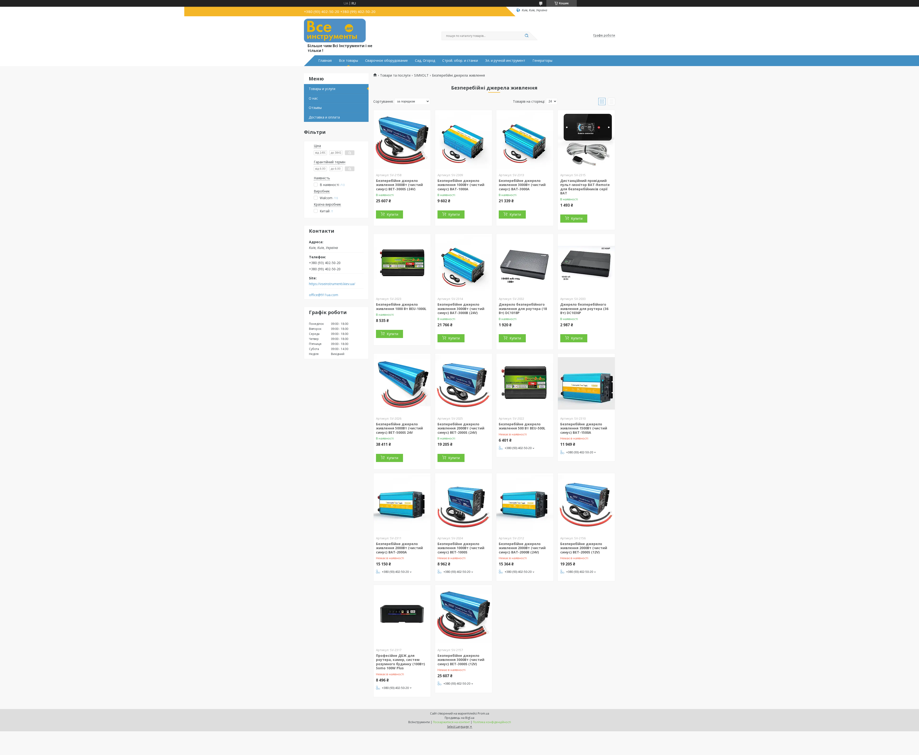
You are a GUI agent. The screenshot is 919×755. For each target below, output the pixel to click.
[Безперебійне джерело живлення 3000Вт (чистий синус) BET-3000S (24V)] (402, 140)
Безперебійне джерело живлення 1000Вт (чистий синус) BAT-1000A (460, 184)
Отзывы (315, 107)
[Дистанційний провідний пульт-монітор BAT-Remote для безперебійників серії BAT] (586, 140)
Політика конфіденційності (492, 722)
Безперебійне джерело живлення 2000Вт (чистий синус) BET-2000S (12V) (583, 547)
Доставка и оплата (324, 117)
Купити (392, 214)
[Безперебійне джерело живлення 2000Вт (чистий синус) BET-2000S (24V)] (463, 383)
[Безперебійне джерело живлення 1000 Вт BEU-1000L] (402, 264)
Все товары (348, 60)
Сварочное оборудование (386, 60)
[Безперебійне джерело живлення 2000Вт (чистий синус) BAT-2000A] (402, 503)
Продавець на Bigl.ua (459, 718)
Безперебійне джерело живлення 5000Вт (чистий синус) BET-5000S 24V (399, 428)
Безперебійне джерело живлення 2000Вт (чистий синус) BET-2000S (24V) (460, 428)
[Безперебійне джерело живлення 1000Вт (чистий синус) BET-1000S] (463, 503)
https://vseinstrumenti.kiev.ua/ (332, 284)
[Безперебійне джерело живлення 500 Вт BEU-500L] (524, 383)
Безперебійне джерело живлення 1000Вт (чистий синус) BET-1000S (460, 547)
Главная (325, 60)
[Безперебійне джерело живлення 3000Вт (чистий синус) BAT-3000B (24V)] (463, 264)
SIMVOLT (421, 75)
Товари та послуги (395, 75)
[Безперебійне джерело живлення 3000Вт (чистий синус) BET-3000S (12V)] (463, 615)
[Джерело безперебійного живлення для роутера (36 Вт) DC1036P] (586, 264)
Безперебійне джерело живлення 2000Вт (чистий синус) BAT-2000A (399, 547)
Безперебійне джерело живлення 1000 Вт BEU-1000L (401, 306)
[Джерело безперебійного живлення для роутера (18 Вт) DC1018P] (524, 264)
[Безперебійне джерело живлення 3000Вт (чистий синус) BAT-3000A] (524, 140)
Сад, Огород (425, 60)
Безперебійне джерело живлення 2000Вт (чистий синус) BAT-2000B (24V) (522, 547)
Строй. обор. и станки (460, 60)
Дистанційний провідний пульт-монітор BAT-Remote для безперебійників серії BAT (585, 187)
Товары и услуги (322, 88)
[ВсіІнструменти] (335, 31)
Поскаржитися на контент (451, 722)
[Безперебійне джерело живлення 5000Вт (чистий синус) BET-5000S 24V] (402, 383)
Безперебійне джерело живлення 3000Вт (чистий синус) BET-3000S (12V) (460, 659)
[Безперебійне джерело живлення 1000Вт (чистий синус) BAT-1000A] (463, 140)
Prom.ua (483, 713)
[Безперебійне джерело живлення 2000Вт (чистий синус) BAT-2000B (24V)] (524, 503)
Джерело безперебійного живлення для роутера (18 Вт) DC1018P (523, 308)
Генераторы (542, 60)
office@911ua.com (323, 295)
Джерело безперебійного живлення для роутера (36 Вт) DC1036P (584, 308)
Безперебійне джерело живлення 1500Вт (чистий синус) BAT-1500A (583, 428)
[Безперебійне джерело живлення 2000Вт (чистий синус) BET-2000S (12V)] (586, 503)
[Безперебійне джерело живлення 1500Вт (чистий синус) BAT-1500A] (586, 383)
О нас (313, 98)
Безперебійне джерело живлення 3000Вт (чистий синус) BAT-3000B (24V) (460, 308)
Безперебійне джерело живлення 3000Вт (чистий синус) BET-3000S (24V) (399, 184)
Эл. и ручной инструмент (505, 60)
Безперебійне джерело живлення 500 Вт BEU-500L (522, 426)
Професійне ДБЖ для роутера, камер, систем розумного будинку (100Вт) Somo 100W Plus (400, 661)
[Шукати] (526, 36)
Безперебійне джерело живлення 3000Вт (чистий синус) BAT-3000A (522, 184)
